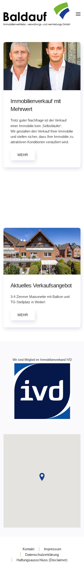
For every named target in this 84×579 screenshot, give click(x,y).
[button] (78, 14)
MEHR (23, 155)
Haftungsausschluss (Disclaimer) (42, 560)
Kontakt (28, 549)
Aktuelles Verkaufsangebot (41, 285)
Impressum (52, 549)
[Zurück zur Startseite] (37, 14)
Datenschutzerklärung (42, 555)
